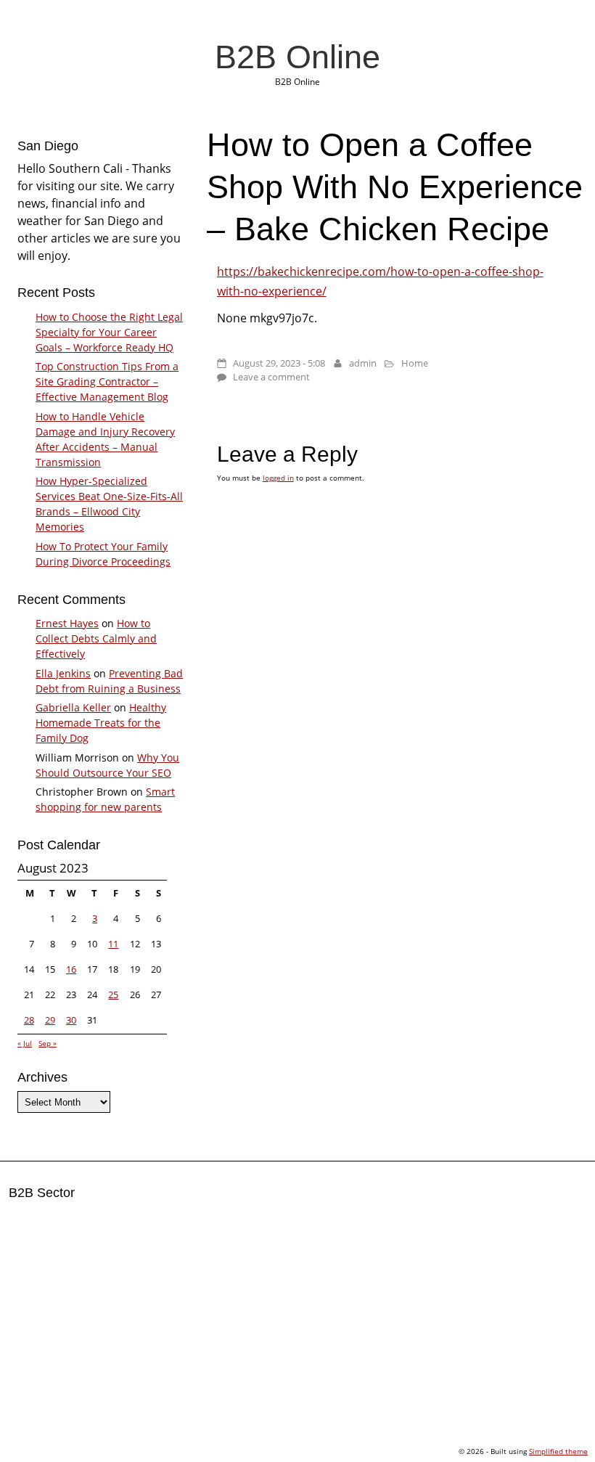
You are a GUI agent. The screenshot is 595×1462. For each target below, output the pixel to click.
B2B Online (297, 56)
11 (113, 943)
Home (414, 362)
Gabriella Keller (73, 707)
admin (363, 362)
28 (29, 1019)
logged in (278, 478)
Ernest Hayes (67, 623)
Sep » (47, 1043)
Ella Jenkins (63, 673)
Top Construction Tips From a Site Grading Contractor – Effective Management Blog (107, 381)
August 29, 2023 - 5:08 (279, 362)
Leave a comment (271, 376)
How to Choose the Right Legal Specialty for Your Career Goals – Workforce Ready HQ (109, 332)
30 (71, 1019)
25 (113, 994)
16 (71, 969)
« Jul (24, 1043)
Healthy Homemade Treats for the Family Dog (101, 723)
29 (50, 1019)
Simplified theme (558, 1451)
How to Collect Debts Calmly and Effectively (96, 638)
